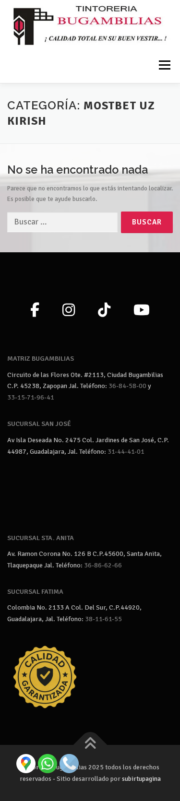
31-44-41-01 (126, 452)
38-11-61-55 (103, 619)
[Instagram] (68, 311)
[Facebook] (34, 311)
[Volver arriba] (90, 745)
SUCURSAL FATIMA (35, 592)
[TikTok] (104, 311)
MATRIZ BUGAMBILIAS (40, 358)
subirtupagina (141, 779)
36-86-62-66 (103, 565)
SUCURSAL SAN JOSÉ (39, 424)
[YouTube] (141, 311)
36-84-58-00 (127, 386)
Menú (163, 65)
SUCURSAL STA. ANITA (40, 538)
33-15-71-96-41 (30, 397)
